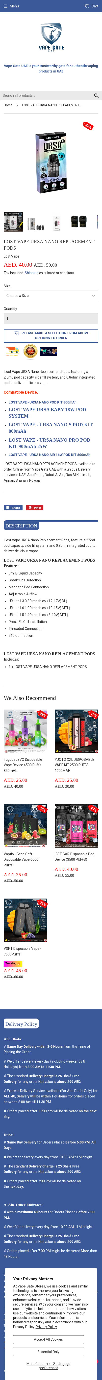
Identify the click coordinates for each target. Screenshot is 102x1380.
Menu (14, 6)
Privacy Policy (46, 1327)
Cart (94, 6)
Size (7, 286)
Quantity (10, 309)
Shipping (31, 273)
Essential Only (48, 1352)
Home (8, 105)
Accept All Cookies (48, 1339)
